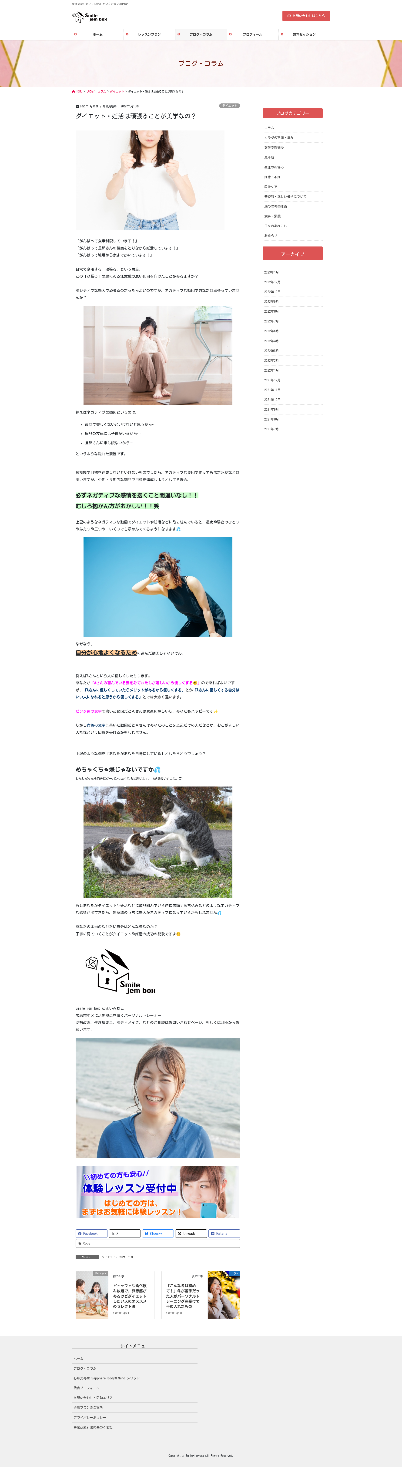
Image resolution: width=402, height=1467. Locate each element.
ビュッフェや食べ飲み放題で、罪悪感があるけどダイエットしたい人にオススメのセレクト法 (130, 1296)
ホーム (78, 1358)
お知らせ (270, 235)
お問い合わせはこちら (308, 15)
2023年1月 (271, 272)
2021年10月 (272, 399)
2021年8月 (271, 419)
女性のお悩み (274, 147)
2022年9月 (271, 301)
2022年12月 (272, 282)
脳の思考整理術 (275, 206)
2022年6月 (271, 331)
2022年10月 (272, 292)
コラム (269, 128)
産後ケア (270, 186)
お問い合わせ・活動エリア (93, 1397)
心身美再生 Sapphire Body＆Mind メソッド (107, 1378)
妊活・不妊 (126, 1256)
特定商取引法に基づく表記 (93, 1427)
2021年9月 (271, 409)
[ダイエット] (92, 1281)
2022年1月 (271, 370)
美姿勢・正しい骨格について (285, 196)
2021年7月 (271, 429)
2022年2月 (271, 360)
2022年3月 (271, 350)
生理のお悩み (274, 167)
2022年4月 (271, 341)
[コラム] (224, 1281)
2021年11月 (272, 390)
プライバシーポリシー (90, 1417)
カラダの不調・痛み (279, 137)
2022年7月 (271, 321)
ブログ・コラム (85, 1368)
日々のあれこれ (275, 226)
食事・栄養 (272, 216)
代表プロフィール (87, 1388)
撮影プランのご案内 (88, 1407)
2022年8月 (271, 311)
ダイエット (229, 105)
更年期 (269, 157)
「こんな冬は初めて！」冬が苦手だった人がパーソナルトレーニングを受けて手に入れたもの (183, 1296)
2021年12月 (272, 380)
